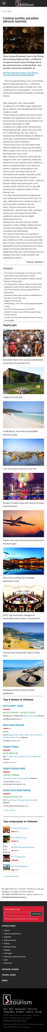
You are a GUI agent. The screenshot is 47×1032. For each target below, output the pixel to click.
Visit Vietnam (25, 1027)
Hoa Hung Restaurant (19, 866)
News (10, 11)
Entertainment (10, 940)
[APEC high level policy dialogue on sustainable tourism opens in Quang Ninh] (23, 598)
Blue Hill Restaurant (19, 838)
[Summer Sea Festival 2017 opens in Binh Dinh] (23, 636)
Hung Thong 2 (12, 800)
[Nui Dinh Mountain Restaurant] (6, 848)
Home (4, 11)
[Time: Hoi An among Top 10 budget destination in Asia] (23, 561)
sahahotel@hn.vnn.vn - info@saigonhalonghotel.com (14, 783)
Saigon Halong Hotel (14, 768)
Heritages (8, 953)
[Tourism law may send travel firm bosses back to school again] (23, 523)
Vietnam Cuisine (10, 969)
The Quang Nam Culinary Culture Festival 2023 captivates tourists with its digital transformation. (23, 285)
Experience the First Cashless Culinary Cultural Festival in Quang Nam (23, 280)
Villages (7, 950)
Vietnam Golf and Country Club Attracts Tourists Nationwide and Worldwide (20, 74)
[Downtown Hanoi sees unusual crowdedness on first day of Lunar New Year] (23, 343)
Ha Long (7, 778)
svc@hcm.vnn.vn (10, 762)
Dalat (26, 716)
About (11, 1009)
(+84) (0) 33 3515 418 (12, 797)
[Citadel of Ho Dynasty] (23, 380)
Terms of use (32, 1009)
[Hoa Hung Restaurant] (6, 867)
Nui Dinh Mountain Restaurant (23, 847)
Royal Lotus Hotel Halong (16, 790)
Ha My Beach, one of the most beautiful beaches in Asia (23, 305)
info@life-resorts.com (11, 741)
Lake (6, 960)
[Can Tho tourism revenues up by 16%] (23, 452)
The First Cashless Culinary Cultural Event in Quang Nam (22, 291)
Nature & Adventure (12, 933)
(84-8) (5, 732)
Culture (7, 930)
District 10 (23, 757)
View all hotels (9, 810)
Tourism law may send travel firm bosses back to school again (23, 318)
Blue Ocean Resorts (13, 725)
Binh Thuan (15, 737)
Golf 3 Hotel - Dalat (13, 705)
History (7, 943)
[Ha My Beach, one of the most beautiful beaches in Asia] (23, 414)
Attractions (8, 926)
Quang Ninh (25, 778)
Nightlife (7, 937)
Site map (38, 1012)
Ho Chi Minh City (34, 757)
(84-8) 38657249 (10, 753)
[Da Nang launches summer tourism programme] (23, 673)
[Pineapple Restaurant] (6, 829)
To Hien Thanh (13, 757)
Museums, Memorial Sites (15, 956)
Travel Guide (9, 975)
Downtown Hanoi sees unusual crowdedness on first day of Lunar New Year (23, 296)
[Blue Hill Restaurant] (6, 839)
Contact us (29, 1012)
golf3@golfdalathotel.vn (12, 719)
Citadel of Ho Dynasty (12, 301)
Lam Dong (33, 716)
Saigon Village (10, 746)
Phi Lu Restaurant (18, 857)
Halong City (15, 778)
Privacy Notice (9, 1012)
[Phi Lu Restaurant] (6, 858)
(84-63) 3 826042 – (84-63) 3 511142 (19, 713)
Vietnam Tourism (15, 1015)
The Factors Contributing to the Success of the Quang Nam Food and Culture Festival (22, 274)
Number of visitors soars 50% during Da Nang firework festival (22, 313)
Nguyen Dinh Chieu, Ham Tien (20, 735)
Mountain (8, 963)
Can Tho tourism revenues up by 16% (19, 309)
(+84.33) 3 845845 (11, 775)
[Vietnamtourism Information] (25, 3)
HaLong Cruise (20, 1009)
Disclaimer (20, 1012)
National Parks (10, 947)
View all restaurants (11, 876)
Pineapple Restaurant (19, 828)
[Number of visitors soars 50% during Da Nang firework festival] (23, 486)
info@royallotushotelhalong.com (15, 806)
